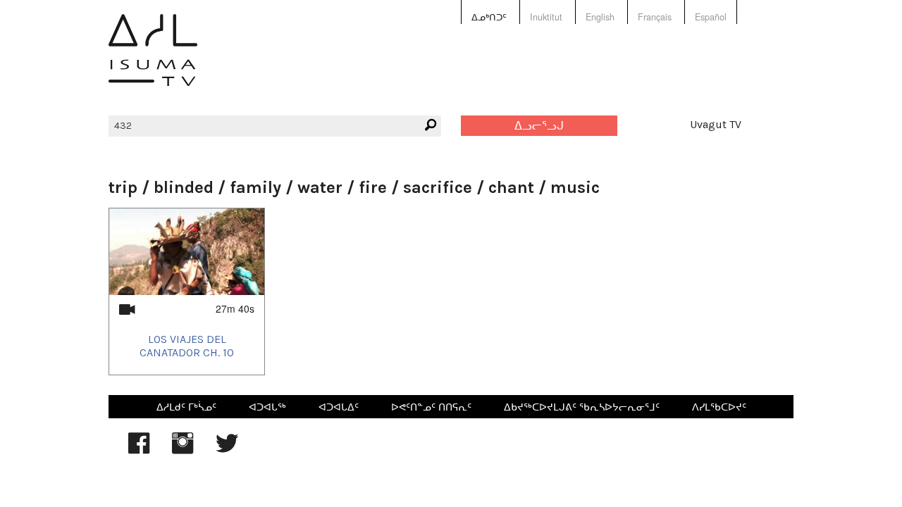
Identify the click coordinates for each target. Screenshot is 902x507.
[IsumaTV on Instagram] (182, 450)
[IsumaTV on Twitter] (227, 450)
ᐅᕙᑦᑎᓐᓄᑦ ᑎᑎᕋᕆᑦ (431, 406)
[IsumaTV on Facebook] (138, 450)
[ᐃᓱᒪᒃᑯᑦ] (153, 60)
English (600, 17)
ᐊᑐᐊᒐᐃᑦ (339, 406)
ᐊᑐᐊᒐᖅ (267, 406)
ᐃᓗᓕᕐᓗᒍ (539, 125)
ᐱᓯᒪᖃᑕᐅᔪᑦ (719, 406)
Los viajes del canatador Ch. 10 (187, 345)
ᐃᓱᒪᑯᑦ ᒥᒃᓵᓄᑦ (186, 406)
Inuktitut (546, 17)
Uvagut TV (715, 124)
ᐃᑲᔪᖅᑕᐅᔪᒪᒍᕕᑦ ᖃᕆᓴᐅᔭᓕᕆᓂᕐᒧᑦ (582, 406)
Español (711, 17)
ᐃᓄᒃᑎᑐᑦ (489, 17)
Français (655, 17)
